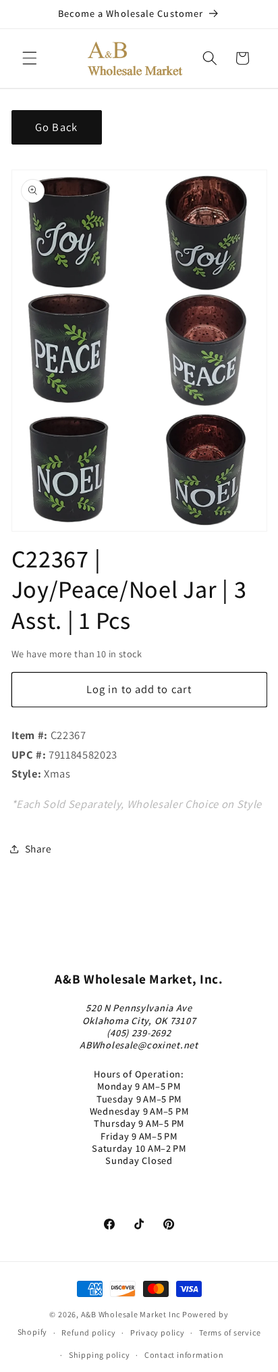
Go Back (56, 127)
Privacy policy (157, 1332)
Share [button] (38, 848)
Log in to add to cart (139, 689)
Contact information (184, 1355)
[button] (29, 58)
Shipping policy (99, 1355)
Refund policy (88, 1332)
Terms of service (229, 1332)
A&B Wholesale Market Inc (130, 1314)
